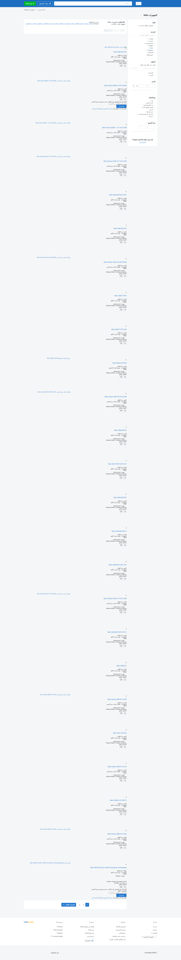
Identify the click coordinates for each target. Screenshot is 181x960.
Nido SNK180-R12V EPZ (118, 195)
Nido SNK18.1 (122, 666)
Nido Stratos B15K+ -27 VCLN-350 (114, 128)
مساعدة (155, 930)
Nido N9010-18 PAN (119, 363)
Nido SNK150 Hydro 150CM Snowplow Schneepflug (108, 867)
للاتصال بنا (154, 933)
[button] (125, 65)
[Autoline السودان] (150, 3)
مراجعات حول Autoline (119, 936)
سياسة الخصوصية (107, 108)
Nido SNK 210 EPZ (120, 733)
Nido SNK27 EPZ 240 (119, 329)
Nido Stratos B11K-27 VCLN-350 (115, 598)
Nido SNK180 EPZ (120, 497)
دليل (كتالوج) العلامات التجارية (117, 939)
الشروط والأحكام (120, 926)
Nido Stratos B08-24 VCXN (117, 699)
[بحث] (130, 3)
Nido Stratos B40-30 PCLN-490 (116, 397)
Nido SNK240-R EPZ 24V (118, 565)
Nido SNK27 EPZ (120, 296)
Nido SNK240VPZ (120, 430)
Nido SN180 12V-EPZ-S (118, 800)
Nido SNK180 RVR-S (119, 531)
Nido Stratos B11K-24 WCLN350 (115, 262)
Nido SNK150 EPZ (120, 52)
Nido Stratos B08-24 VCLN (117, 767)
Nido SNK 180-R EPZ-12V (117, 464)
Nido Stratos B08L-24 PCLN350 (115, 85)
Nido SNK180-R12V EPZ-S (117, 632)
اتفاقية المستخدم (96, 108)
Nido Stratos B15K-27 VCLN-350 (115, 161)
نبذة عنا (155, 926)
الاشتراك (121, 106)
